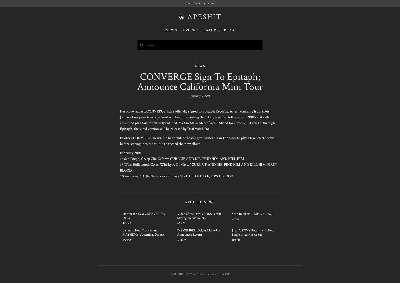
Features (211, 30)
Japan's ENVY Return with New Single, (253, 232)
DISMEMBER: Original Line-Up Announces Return (198, 232)
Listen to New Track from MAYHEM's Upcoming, (143, 232)
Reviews (189, 30)
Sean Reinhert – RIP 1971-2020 (252, 214)
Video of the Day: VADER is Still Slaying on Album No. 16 (199, 216)
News (171, 30)
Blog (229, 30)
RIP (227, 274)
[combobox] (200, 45)
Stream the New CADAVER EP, (143, 216)
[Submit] (143, 45)
